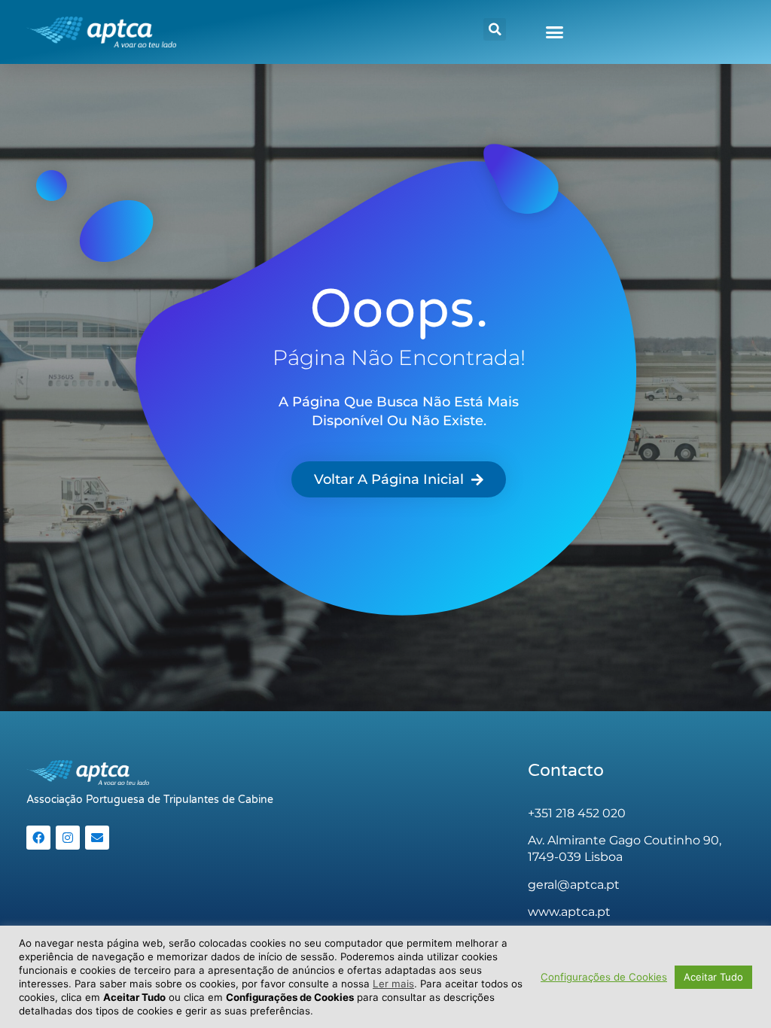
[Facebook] (38, 838)
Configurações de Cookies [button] (604, 977)
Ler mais (393, 984)
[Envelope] (97, 838)
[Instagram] (68, 838)
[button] (494, 29)
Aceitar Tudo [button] (713, 977)
